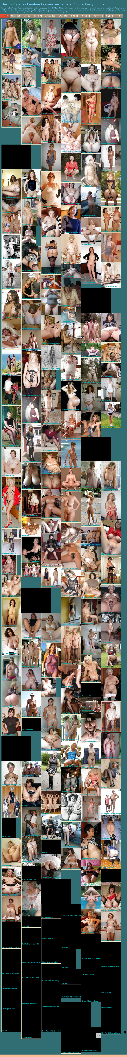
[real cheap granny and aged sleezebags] (91, 668)
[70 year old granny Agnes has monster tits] (111, 476)
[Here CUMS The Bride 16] (31, 570)
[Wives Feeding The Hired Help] (71, 701)
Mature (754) (15, 16)
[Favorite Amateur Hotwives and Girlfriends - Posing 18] (31, 184)
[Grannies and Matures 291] (111, 189)
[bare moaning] (11, 852)
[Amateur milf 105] (111, 370)
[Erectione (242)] (31, 1022)
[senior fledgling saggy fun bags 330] (11, 612)
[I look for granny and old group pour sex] (91, 841)
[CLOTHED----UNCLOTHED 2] (71, 991)
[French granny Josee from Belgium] (71, 1040)
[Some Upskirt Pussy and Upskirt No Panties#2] (71, 754)
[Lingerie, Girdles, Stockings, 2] (51, 866)
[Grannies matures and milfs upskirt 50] (91, 585)
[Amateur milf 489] (71, 583)
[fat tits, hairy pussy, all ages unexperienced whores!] (71, 556)
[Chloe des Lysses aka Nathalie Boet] (11, 247)
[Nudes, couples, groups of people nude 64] (111, 746)
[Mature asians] (71, 167)
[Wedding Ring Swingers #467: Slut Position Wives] (11, 881)
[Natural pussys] (31, 130)
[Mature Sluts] (8, 828)
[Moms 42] (71, 977)
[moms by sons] (111, 390)
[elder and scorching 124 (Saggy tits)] (51, 952)
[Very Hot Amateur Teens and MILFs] (111, 32)
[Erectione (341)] (11, 362)
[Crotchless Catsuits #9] (11, 982)
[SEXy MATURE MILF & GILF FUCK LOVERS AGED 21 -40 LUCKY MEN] (31, 971)
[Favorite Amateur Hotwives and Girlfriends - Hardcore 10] (31, 821)
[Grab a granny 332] (11, 462)
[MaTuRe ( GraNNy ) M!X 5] (111, 717)
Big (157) (109, 16)
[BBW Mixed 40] (51, 847)
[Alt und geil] (71, 249)
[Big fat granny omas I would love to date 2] (111, 219)
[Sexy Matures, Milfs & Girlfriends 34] (11, 542)
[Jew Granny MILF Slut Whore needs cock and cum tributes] (71, 219)
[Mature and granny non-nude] (11, 114)
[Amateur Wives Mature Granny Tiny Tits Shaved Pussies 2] (91, 265)
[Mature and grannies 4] (91, 202)
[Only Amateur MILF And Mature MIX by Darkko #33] (31, 895)
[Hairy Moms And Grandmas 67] (71, 76)
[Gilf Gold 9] (11, 1021)
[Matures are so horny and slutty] (11, 962)
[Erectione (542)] (111, 981)
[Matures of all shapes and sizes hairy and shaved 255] (71, 454)
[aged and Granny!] (31, 476)
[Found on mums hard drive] (71, 611)
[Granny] (28, 236)
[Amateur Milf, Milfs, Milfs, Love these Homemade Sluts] (11, 773)
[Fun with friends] (111, 1001)
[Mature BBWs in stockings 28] (31, 259)
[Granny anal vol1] (31, 724)
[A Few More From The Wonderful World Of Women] (31, 792)
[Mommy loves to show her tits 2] (31, 340)
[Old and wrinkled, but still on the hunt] (111, 926)
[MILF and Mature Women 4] (31, 57)
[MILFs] (111, 247)
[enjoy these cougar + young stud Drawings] (51, 357)
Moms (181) (85, 16)
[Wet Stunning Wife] (91, 873)
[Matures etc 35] (91, 690)
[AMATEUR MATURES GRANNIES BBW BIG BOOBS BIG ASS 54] (71, 807)
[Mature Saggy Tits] (91, 612)
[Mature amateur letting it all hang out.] (111, 955)
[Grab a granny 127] (11, 206)
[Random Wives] (71, 676)
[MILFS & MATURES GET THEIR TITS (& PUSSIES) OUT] (31, 769)
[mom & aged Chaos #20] (31, 410)
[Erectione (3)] (91, 328)
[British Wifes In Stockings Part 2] (71, 138)
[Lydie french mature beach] (31, 704)
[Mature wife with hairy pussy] (51, 739)
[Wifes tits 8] (31, 33)
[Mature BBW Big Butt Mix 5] (91, 1039)
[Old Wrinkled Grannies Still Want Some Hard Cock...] (31, 936)
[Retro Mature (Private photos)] (51, 1020)
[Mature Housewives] (51, 38)
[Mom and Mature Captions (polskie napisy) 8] (31, 286)
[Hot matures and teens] (31, 653)
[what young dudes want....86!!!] (31, 443)
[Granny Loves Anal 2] (111, 854)
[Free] (48, 687)
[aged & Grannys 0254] (111, 684)
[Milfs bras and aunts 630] (91, 921)
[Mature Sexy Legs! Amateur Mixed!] (11, 426)
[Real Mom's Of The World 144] (11, 586)
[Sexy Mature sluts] (11, 62)
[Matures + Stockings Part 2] (71, 835)
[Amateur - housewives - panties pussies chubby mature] (11, 909)
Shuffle (118, 16)
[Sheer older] (91, 474)
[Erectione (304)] (51, 802)
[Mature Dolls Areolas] (111, 104)
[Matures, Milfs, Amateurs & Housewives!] (71, 859)
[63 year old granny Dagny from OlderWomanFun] (91, 989)
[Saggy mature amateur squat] (71, 480)
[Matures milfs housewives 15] (91, 350)
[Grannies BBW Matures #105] (91, 371)
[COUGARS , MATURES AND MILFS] (71, 910)
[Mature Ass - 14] (11, 694)
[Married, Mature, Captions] (111, 415)
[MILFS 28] (51, 157)
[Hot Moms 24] (71, 933)
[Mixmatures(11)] (11, 88)
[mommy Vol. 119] (111, 827)
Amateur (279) (50, 16)
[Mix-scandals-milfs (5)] (51, 129)
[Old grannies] (71, 292)
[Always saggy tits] (31, 849)
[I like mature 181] (51, 770)
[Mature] (11, 334)
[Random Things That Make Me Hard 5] (91, 897)
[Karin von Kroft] (111, 629)
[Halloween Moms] (71, 780)
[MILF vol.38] (111, 505)
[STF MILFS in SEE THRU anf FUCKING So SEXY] (11, 304)
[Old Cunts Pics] (48, 380)
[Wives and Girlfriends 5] (31, 992)
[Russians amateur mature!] (71, 533)
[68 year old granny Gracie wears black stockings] (31, 102)
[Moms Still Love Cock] (111, 352)
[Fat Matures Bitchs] (91, 968)
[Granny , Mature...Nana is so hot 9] (11, 935)
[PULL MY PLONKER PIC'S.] (111, 328)
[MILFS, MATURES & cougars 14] (91, 507)
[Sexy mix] (111, 656)
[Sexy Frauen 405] (51, 222)
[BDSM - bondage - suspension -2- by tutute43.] (91, 139)
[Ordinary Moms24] (51, 929)
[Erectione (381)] (31, 212)
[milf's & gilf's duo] (91, 640)
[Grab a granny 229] (71, 271)
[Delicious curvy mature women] (51, 463)
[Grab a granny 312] (71, 315)
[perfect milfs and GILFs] (71, 645)
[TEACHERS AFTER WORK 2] (91, 947)
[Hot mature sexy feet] (91, 782)
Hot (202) (74, 16)
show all (5, 16)
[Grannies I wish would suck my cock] (11, 802)
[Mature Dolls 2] (91, 231)
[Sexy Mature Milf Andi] (11, 722)
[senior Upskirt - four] (11, 1000)
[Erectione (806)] (11, 34)
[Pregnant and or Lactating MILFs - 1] (71, 396)
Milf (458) (27, 16)
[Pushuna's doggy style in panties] (71, 38)
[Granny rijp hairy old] (91, 559)
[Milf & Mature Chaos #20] (111, 132)
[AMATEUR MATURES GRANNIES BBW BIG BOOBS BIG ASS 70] (11, 390)
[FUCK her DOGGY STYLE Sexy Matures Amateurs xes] (111, 275)
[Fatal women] (111, 774)
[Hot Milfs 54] (91, 423)
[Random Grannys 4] (91, 809)
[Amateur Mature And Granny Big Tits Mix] (51, 504)
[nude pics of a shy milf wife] (51, 995)
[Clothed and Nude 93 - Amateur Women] (11, 224)
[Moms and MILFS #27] (51, 438)
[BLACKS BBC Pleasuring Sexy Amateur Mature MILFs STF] (51, 973)
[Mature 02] (51, 827)
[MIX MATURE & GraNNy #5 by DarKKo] (51, 330)
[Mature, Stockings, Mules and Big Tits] (71, 425)
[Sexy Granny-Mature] (11, 275)
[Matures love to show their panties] (51, 628)
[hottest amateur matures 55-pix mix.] (51, 407)
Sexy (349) (38, 16)
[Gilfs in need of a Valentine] (91, 108)
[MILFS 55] (11, 668)
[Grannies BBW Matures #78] (91, 536)
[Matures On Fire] (9, 565)
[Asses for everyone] (111, 875)
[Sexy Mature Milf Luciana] (91, 397)
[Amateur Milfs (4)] (51, 550)
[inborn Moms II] (111, 158)
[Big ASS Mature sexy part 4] (51, 256)
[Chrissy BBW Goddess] (31, 679)
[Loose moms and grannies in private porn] (31, 626)
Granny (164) (98, 16)
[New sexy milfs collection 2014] (71, 727)
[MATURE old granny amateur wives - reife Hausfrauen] (71, 193)
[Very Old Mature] (91, 170)
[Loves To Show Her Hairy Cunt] (51, 282)
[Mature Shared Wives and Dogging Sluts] (31, 550)
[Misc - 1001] (31, 919)
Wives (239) (63, 16)
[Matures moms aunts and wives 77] (51, 302)
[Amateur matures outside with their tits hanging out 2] (31, 374)
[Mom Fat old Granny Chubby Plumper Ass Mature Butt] (111, 1021)
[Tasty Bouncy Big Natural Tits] (11, 641)
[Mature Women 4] (91, 704)
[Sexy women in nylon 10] (111, 897)
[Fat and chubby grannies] (31, 503)
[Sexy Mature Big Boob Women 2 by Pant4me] (91, 727)
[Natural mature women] (51, 71)
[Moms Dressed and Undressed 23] (51, 578)
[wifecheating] (68, 959)
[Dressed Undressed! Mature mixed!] (31, 954)
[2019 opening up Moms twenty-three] (111, 538)
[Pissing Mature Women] (111, 59)
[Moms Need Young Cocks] (71, 108)
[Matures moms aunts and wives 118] (71, 507)
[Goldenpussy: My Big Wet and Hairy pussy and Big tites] (31, 315)
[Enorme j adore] (91, 41)
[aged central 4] (51, 660)
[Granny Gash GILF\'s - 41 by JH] (91, 78)
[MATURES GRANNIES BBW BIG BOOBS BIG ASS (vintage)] (51, 99)
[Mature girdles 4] (51, 189)
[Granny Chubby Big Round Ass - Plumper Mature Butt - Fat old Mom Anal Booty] (111, 81)
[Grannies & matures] (111, 599)
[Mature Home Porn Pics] (28, 77)
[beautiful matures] (51, 712)
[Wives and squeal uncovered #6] (71, 339)
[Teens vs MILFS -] (51, 911)
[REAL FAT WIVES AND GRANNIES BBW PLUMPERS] (31, 872)
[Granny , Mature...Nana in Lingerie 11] (11, 502)
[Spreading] (31, 527)
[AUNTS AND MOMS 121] (91, 756)
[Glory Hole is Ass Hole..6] (11, 184)
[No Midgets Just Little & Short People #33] (111, 802)
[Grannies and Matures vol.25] (111, 570)
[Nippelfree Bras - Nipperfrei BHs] (71, 368)
